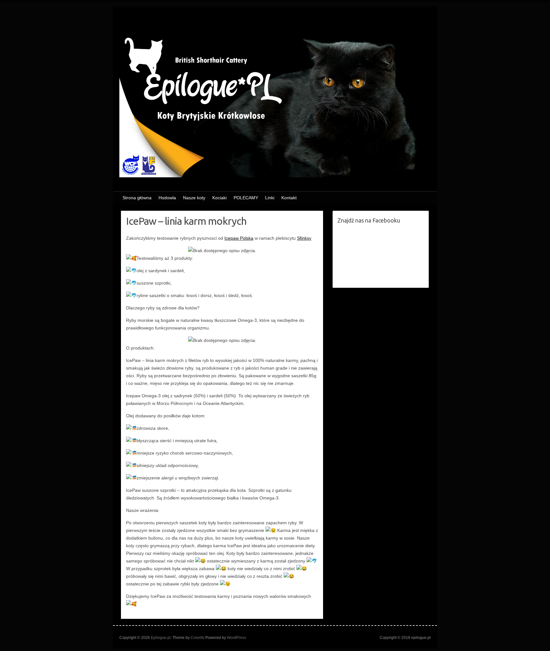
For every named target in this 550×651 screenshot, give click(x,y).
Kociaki (219, 197)
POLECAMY (246, 197)
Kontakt (289, 197)
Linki (269, 197)
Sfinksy (304, 238)
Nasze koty (194, 197)
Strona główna (137, 197)
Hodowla (167, 197)
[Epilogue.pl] (275, 101)
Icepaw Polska (238, 238)
